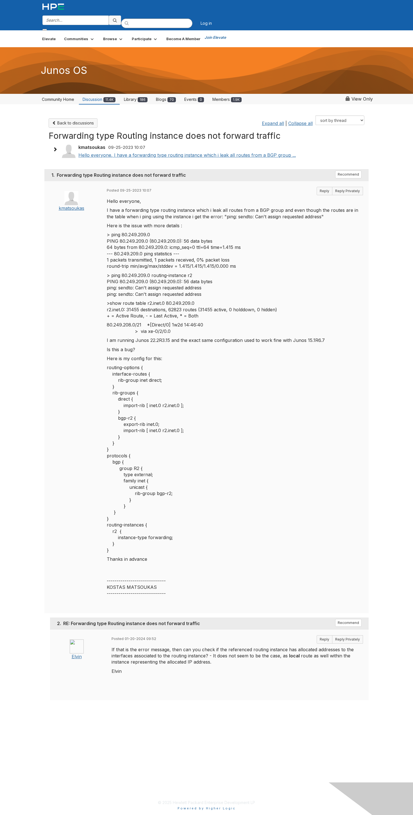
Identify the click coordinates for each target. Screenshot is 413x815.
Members (226, 99)
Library (135, 99)
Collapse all (300, 123)
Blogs (165, 99)
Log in (206, 23)
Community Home (58, 99)
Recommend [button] (348, 174)
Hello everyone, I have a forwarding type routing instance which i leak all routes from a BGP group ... (187, 155)
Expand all (273, 123)
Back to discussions (75, 123)
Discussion (98, 99)
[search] (115, 20)
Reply (324, 191)
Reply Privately (347, 191)
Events (193, 99)
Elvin (77, 656)
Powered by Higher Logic (207, 808)
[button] (79, 39)
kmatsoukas (71, 208)
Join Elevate (215, 37)
